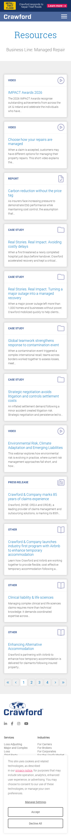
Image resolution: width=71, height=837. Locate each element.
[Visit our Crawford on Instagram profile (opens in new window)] (18, 723)
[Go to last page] (63, 682)
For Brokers (44, 747)
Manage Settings (35, 802)
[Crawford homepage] (35, 708)
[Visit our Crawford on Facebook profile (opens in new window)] (12, 723)
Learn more (55, 5)
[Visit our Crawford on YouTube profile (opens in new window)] (26, 723)
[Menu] (64, 17)
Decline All (35, 823)
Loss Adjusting (13, 744)
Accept (35, 812)
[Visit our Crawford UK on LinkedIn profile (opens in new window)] (5, 723)
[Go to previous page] (15, 682)
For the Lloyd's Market (50, 755)
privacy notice (23, 770)
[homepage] (24, 16)
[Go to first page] (7, 682)
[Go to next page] (55, 682)
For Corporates (46, 751)
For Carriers (44, 744)
